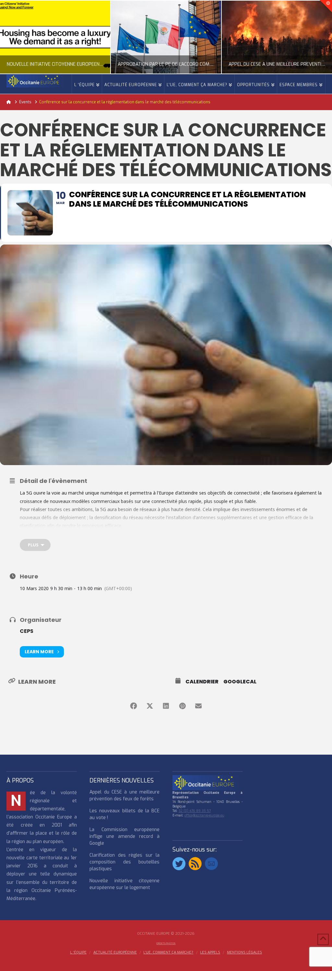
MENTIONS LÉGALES (244, 952)
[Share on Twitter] (150, 706)
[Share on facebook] (133, 706)
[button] (326, 6)
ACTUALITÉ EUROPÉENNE (115, 952)
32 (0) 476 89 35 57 (195, 811)
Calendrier (202, 682)
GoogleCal (239, 682)
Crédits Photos (165, 943)
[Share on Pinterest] (182, 706)
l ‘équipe (78, 952)
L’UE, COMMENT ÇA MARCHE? (168, 952)
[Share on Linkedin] (166, 706)
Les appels (210, 952)
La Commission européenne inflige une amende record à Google (124, 836)
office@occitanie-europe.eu (204, 815)
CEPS (26, 631)
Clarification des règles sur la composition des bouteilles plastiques (124, 862)
